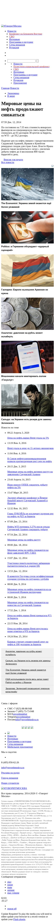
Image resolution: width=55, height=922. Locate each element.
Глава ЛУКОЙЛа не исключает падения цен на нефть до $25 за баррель (30, 515)
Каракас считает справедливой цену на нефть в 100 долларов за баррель (27, 643)
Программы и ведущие (21, 42)
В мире (11, 96)
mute (9, 887)
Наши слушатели (10, 783)
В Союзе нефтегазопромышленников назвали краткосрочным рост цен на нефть (29, 460)
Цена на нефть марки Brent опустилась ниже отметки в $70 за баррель (27, 630)
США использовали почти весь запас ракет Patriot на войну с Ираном (27, 681)
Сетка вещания (17, 44)
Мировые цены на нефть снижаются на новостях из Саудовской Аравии (27, 603)
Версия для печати (13, 159)
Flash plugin (19, 919)
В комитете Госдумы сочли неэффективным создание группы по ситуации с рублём (30, 577)
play (9, 882)
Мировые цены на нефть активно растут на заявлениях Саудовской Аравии (30, 473)
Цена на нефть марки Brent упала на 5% (28, 438)
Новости (11, 31)
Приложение (20, 83)
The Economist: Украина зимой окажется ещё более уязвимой (26, 671)
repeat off (11, 908)
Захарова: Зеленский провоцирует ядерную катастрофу (28, 690)
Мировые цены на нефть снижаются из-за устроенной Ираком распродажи (29, 590)
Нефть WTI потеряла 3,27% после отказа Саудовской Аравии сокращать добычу (28, 528)
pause (10, 884)
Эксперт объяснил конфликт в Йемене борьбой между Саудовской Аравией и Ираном (27, 501)
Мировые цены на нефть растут (23, 539)
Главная (5, 88)
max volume (13, 893)
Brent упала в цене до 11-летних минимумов (30, 448)
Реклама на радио (10, 772)
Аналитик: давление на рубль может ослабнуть (24, 653)
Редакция (14, 47)
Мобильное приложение (20, 747)
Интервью (14, 39)
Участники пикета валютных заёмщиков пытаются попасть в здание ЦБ (28, 564)
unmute (11, 890)
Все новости (7, 162)
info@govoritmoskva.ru (26, 719)
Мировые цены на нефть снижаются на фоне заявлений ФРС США (27, 551)
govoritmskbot (20, 714)
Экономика (13, 93)
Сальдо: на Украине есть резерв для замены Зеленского (28, 662)
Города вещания (9, 778)
